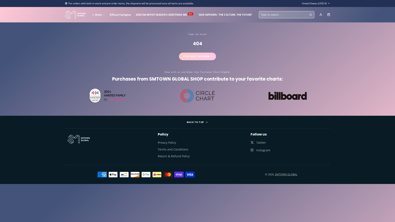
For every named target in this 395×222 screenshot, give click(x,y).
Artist (98, 14)
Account (320, 14)
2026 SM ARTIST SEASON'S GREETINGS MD (164, 14)
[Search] (310, 14)
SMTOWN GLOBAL (286, 174)
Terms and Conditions (173, 149)
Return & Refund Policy (174, 156)
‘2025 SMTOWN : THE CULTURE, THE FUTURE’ (225, 14)
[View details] (79, 139)
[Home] (75, 15)
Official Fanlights (120, 14)
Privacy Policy (167, 143)
